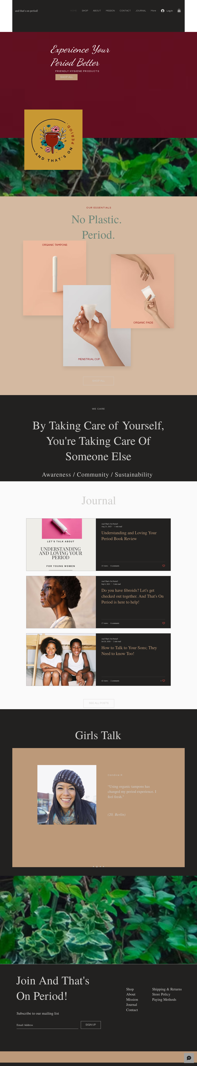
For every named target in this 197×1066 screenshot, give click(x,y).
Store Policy (161, 994)
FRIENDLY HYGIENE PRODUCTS (77, 71)
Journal (131, 1004)
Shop (130, 989)
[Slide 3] (99, 866)
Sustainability (134, 474)
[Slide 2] (96, 866)
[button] (179, 10)
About (130, 994)
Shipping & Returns (167, 989)
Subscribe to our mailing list (38, 1013)
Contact (132, 1009)
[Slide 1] (93, 866)
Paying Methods (164, 999)
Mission (132, 999)
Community (93, 474)
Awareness (56, 474)
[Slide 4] (103, 866)
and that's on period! (26, 10)
